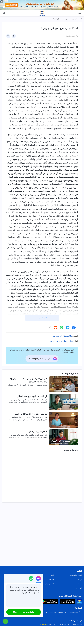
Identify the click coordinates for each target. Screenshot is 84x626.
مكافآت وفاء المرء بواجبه (62, 336)
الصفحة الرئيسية (76, 19)
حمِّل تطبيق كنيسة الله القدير (70, 596)
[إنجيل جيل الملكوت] (42, 13)
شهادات (65, 19)
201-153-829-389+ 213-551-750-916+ (62, 612)
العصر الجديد (49, 584)
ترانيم (80, 579)
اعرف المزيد (44, 624)
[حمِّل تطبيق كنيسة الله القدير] (79, 601)
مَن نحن (79, 588)
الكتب (52, 575)
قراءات (51, 579)
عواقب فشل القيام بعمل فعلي (61, 341)
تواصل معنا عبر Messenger (23, 612)
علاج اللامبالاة (56, 19)
